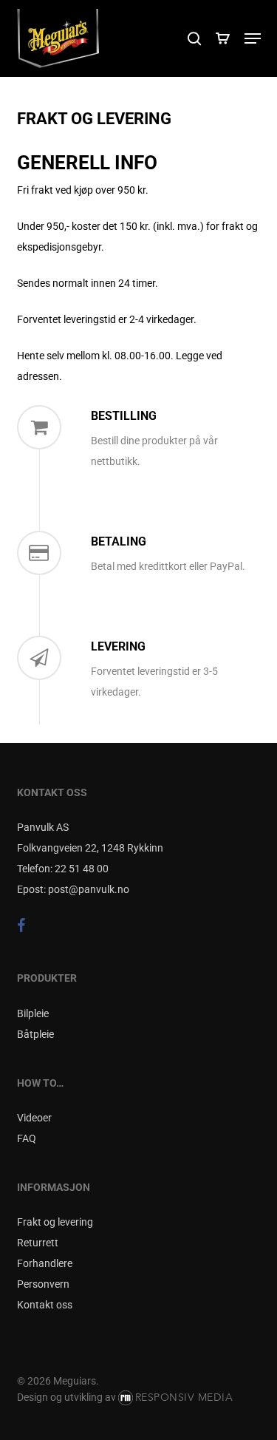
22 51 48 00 (82, 868)
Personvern (43, 1284)
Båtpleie (35, 1034)
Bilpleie (33, 1013)
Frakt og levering (55, 1222)
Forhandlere (44, 1263)
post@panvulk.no (88, 889)
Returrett (37, 1243)
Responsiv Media (184, 1397)
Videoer (34, 1118)
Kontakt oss (44, 1305)
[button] (252, 38)
